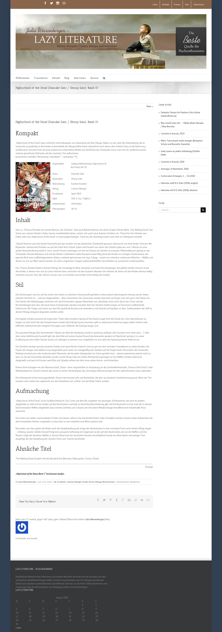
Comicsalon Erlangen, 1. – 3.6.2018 (178, 176)
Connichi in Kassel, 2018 (172, 161)
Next (149, 106)
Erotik (85, 481)
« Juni (18, 627)
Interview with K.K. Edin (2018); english (179, 183)
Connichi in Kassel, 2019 (172, 133)
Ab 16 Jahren (60, 481)
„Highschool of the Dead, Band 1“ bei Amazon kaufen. (40, 473)
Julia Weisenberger (27, 481)
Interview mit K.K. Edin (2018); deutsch (179, 190)
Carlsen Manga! (74, 481)
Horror (91, 481)
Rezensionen (109, 481)
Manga (98, 481)
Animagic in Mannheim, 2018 (175, 168)
